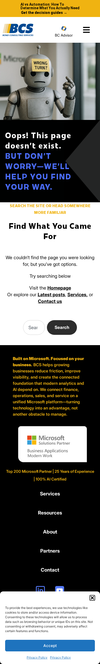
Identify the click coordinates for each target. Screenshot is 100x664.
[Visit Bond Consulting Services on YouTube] (59, 590)
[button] (92, 597)
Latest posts (51, 294)
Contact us (50, 301)
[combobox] (34, 327)
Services (76, 294)
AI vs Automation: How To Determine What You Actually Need (50, 6)
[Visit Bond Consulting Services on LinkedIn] (40, 590)
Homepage (59, 288)
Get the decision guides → (44, 13)
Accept (50, 645)
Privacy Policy (37, 657)
